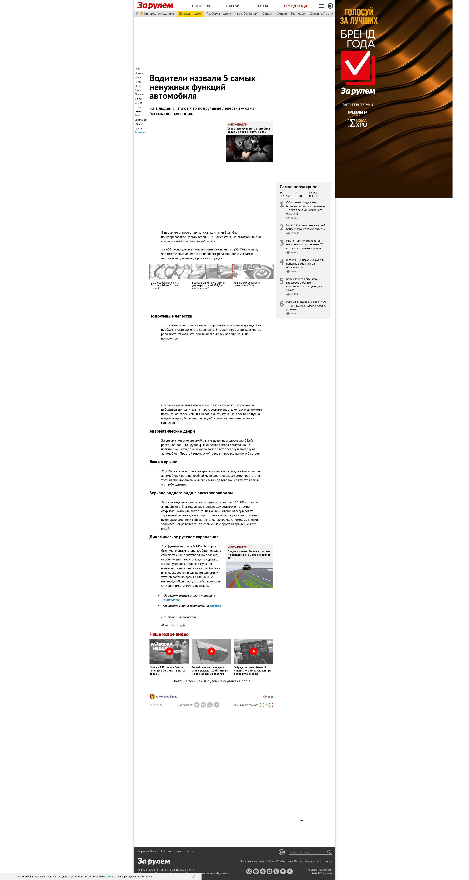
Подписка (325, 861)
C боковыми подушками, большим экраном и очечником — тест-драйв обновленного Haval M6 (306, 207)
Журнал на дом (190, 13)
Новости (201, 5)
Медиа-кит (222, 873)
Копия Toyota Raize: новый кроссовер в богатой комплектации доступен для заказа (304, 284)
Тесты (262, 5)
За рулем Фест (147, 851)
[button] (194, 877)
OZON (269, 861)
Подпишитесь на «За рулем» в (211, 681)
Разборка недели (218, 13)
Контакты (207, 873)
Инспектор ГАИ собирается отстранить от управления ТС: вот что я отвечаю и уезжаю (305, 244)
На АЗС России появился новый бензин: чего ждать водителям (305, 227)
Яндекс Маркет (305, 861)
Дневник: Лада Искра (325, 13)
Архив (328, 873)
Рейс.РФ (317, 873)
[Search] (329, 852)
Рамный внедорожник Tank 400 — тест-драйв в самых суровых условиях (306, 305)
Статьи (232, 5)
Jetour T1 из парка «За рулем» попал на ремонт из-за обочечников (305, 263)
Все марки (140, 132)
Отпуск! (267, 13)
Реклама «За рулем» (319, 869)
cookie (109, 876)
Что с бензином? (247, 13)
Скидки (282, 13)
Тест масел (298, 13)
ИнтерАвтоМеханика (159, 13)
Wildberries (283, 861)
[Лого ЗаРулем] (155, 5)
